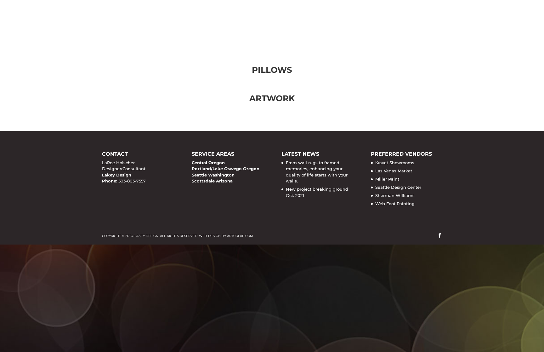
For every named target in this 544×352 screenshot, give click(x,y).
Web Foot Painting (395, 203)
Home (248, 20)
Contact (429, 20)
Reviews (395, 20)
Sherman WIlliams (395, 195)
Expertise (360, 20)
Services (278, 20)
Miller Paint (387, 179)
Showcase (321, 20)
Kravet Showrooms (394, 162)
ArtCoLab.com (240, 236)
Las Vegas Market (393, 170)
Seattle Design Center (398, 187)
